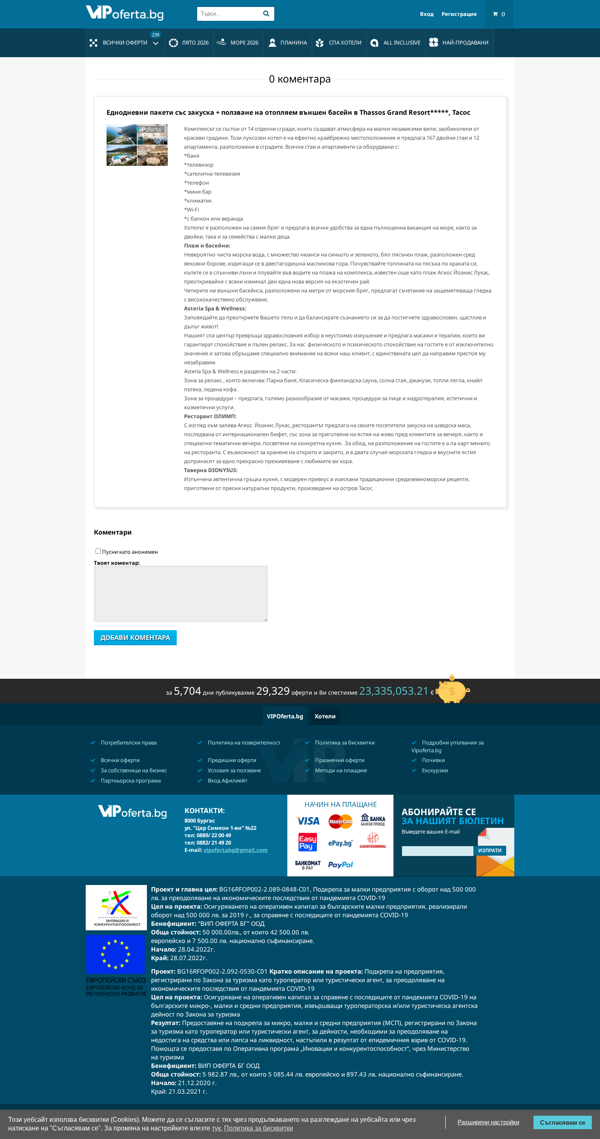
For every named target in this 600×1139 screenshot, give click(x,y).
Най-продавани (465, 42)
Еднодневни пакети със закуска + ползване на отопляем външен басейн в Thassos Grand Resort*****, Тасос (288, 112)
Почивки (433, 760)
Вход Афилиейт (227, 780)
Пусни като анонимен (130, 551)
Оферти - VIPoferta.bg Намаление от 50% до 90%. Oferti (126, 13)
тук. (217, 1128)
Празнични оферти (339, 760)
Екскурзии (434, 770)
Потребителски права (128, 742)
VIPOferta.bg (285, 716)
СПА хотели (345, 42)
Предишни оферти (231, 760)
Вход (426, 14)
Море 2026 (244, 42)
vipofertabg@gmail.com (236, 850)
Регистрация (459, 14)
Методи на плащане (340, 770)
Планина (293, 42)
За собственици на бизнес (133, 770)
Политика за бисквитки (344, 742)
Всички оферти (131, 38)
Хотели (325, 716)
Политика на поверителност (243, 742)
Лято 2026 (195, 42)
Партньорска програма (130, 780)
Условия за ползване (234, 770)
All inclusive (402, 42)
